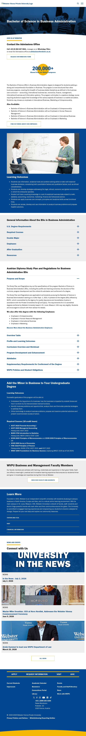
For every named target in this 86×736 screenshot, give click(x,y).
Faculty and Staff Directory (67, 687)
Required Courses (15, 232)
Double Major (13, 238)
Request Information (37, 674)
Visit (8, 523)
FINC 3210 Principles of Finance (23, 446)
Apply (14, 674)
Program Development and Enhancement (26, 352)
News (59, 690)
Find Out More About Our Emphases (24, 124)
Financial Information (15, 529)
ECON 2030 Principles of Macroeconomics (61, 438)
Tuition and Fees (13, 518)
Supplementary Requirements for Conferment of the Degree (34, 364)
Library (34, 694)
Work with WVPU (63, 694)
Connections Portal (39, 690)
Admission (11, 358)
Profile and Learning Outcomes (21, 341)
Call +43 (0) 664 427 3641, (16, 49)
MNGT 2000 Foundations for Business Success (28, 451)
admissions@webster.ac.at (40, 51)
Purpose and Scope (16, 278)
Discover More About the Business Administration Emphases (29, 328)
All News (43, 658)
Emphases (11, 243)
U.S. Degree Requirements (19, 226)
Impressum (11, 687)
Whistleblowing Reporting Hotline (42, 718)
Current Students (13, 683)
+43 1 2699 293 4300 (43, 701)
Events (59, 683)
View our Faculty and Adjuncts (43, 480)
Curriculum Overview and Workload (23, 347)
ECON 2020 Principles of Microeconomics (26, 438)
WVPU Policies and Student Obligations (25, 370)
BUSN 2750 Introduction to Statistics (25, 433)
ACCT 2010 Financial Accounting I (23, 426)
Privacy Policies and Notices (17, 718)
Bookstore (36, 687)
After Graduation (14, 249)
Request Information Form (21, 57)
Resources (11, 255)
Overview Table (14, 335)
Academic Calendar (39, 683)
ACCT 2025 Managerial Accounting (24, 428)
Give (72, 674)
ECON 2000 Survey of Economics (23, 443)
